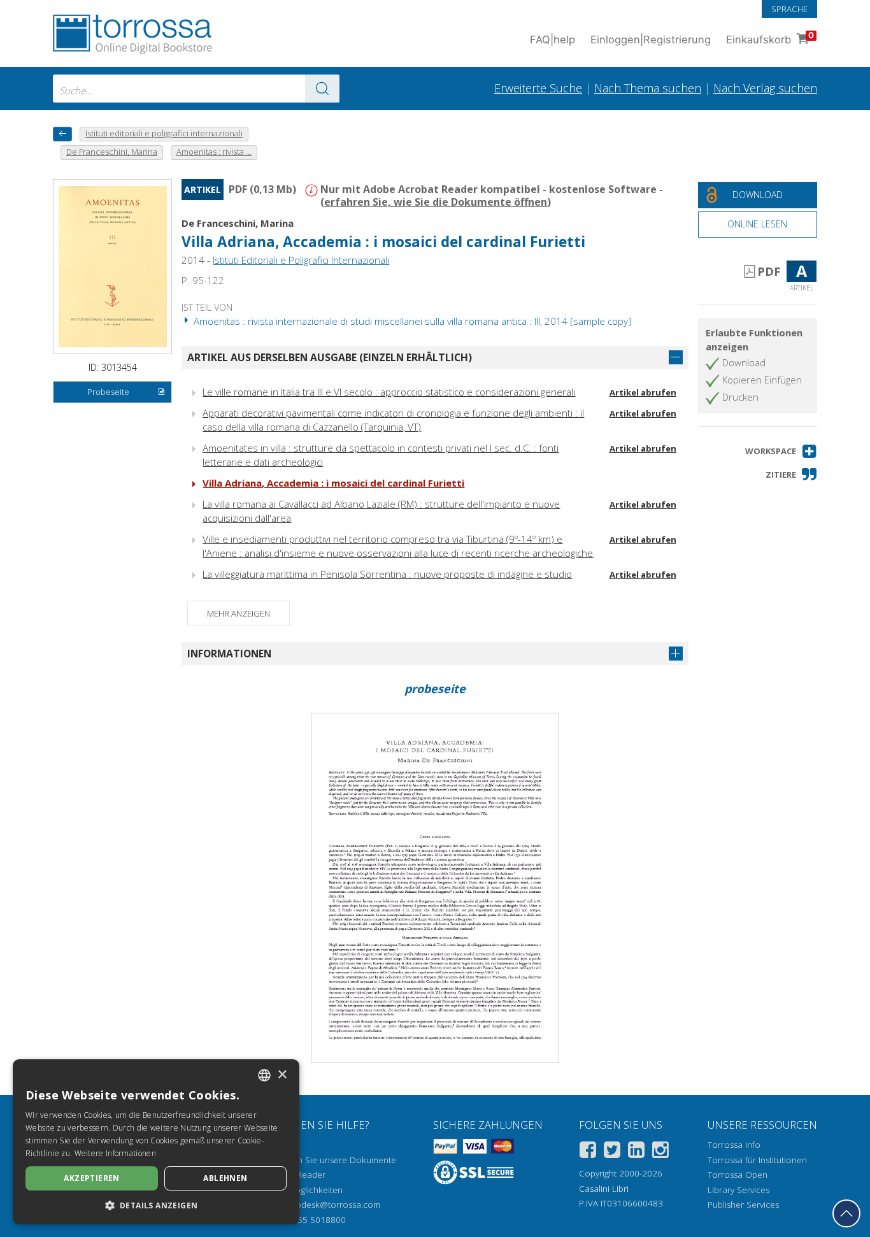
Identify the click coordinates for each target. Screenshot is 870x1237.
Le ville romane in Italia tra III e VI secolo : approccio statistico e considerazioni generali (389, 391)
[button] (781, 451)
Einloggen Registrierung (650, 39)
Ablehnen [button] (225, 1178)
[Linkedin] (636, 1152)
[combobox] (196, 89)
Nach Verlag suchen (765, 88)
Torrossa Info (734, 1144)
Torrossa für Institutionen (757, 1160)
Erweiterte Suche (538, 88)
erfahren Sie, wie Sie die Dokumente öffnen (435, 202)
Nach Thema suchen (647, 88)
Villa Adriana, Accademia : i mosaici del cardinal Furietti (333, 482)
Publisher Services (743, 1204)
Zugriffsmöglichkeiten (301, 1190)
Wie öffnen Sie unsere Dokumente (327, 1160)
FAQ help (552, 39)
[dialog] (156, 1141)
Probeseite (108, 391)
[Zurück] (62, 134)
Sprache (789, 9)
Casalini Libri (604, 1188)
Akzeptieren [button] (91, 1178)
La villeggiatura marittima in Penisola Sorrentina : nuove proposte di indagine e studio (387, 574)
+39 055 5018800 (310, 1220)
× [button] (282, 1075)
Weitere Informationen (115, 1153)
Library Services (738, 1190)
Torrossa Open (737, 1174)
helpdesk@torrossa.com (332, 1204)
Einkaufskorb (770, 38)
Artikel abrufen (643, 392)
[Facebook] (588, 1152)
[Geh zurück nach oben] (846, 1213)
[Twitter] (612, 1152)
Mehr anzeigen (238, 613)
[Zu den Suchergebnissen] (322, 89)
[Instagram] (660, 1152)
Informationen (229, 654)
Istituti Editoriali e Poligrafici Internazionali (301, 260)
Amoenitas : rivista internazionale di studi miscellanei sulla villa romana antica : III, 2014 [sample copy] (411, 321)
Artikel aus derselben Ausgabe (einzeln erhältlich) (329, 357)
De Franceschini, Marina (238, 223)
